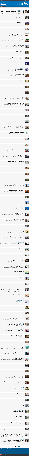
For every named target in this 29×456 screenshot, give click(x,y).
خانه (28, 7)
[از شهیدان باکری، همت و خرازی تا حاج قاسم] (27, 394)
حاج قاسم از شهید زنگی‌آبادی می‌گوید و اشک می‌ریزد (18, 173)
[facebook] (5, 454)
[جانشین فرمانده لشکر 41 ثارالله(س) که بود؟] (27, 388)
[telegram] (2, 454)
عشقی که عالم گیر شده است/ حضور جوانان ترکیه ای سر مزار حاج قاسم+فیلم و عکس (15, 422)
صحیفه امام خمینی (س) (18, 0)
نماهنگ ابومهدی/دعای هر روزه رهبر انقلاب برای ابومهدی (17, 271)
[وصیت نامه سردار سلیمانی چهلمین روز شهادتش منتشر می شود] (27, 347)
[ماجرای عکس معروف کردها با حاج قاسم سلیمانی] (27, 214)
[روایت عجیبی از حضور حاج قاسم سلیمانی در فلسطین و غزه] (27, 156)
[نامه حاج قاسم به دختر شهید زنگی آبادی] (27, 168)
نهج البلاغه (2, 448)
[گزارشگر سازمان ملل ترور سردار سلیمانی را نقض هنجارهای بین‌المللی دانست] (27, 185)
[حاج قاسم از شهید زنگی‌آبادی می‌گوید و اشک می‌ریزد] (27, 174)
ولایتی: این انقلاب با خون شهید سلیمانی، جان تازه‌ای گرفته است (17, 312)
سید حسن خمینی (4, 448)
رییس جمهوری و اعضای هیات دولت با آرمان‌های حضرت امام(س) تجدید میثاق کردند (14, 365)
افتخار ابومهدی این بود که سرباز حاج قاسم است (19, 370)
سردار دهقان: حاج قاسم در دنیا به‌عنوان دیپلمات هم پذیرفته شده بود (16, 190)
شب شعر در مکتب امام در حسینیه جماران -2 (19, 352)
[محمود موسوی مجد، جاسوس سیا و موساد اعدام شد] (27, 81)
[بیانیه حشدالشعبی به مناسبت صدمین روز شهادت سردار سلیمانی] (27, 133)
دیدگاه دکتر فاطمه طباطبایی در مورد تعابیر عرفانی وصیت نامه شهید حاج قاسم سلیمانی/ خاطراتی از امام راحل (12, 243)
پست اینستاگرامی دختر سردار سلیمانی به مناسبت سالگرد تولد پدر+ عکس (16, 149)
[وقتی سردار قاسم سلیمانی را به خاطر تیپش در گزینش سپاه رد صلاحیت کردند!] (27, 162)
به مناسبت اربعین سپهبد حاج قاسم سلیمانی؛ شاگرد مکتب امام (17, 254)
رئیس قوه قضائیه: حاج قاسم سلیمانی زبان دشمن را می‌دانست (17, 207)
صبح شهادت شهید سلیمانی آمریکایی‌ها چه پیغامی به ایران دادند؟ (17, 97)
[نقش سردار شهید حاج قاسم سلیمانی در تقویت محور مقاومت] (27, 376)
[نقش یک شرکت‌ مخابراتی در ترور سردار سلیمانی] (27, 69)
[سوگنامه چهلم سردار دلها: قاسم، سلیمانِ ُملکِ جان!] (27, 295)
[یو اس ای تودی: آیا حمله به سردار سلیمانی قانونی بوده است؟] (27, 34)
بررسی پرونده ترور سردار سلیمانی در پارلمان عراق (19, 45)
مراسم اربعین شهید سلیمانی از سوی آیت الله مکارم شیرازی (17, 335)
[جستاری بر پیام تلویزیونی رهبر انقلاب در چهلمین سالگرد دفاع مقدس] (27, 58)
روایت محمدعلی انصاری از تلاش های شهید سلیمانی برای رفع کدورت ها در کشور (15, 178)
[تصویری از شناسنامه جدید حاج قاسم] (27, 417)
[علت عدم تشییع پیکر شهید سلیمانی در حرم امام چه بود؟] (27, 52)
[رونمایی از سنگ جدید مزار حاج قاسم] (27, 226)
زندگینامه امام (23, 448)
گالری (7, 448)
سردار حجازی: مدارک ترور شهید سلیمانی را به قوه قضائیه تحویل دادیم (16, 91)
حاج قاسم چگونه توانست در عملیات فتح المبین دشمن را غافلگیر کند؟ (16, 249)
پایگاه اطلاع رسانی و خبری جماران (20, 454)
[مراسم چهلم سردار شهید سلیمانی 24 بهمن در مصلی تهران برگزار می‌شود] (27, 318)
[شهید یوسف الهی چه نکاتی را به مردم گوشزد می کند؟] (27, 429)
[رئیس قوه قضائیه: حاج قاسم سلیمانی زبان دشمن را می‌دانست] (27, 208)
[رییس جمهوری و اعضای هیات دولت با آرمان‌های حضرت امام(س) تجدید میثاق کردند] (27, 365)
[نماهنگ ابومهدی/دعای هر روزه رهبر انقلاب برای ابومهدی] (27, 272)
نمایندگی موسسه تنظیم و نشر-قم (9, 450)
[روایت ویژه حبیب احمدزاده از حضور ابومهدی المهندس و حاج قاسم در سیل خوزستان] (27, 237)
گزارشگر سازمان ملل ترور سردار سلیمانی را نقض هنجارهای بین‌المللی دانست (16, 184)
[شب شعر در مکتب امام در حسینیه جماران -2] (27, 353)
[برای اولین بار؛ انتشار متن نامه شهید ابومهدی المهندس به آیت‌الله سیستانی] (27, 127)
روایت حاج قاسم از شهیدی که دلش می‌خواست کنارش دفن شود (17, 411)
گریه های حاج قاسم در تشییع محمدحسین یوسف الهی (18, 405)
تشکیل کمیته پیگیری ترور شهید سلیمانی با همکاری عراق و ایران (17, 219)
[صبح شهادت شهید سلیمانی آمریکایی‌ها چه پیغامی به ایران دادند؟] (27, 98)
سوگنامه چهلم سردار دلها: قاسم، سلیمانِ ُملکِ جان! (18, 294)
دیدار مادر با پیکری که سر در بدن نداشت (19, 231)
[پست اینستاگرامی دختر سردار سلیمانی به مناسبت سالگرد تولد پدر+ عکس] (27, 150)
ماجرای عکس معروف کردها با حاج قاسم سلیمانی (19, 213)
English (1, 0)
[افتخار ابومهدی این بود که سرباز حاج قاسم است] (27, 371)
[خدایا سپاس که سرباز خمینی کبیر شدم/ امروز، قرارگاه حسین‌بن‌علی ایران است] (27, 266)
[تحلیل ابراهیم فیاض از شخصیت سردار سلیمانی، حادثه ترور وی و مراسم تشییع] (27, 440)
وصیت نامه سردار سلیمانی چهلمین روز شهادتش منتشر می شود (17, 347)
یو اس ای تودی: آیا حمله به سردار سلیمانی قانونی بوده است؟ (17, 34)
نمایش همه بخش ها (4, 6)
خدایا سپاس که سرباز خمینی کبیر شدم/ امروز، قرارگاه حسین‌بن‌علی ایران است (15, 266)
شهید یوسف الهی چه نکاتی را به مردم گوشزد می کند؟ (18, 428)
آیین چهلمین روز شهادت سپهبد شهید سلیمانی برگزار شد (18, 260)
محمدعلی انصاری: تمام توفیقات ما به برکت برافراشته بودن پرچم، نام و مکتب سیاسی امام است (13, 196)
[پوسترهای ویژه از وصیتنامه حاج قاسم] (27, 202)
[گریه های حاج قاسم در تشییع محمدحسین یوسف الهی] (27, 405)
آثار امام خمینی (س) (24, 0)
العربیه (3, 0)
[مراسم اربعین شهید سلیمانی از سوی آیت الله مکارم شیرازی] (27, 336)
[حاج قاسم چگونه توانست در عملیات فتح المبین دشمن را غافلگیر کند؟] (27, 249)
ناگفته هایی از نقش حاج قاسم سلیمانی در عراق (19, 74)
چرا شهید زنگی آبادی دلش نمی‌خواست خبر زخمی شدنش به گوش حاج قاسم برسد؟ (15, 307)
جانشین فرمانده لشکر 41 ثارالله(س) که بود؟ (19, 388)
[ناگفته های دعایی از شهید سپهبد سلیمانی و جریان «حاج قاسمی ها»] (27, 324)
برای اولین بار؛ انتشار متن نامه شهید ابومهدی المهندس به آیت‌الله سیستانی (16, 126)
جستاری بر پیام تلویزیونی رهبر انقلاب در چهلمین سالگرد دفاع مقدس (16, 57)
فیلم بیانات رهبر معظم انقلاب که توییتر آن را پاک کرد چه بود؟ (17, 62)
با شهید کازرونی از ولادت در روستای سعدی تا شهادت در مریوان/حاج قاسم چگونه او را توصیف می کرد (13, 138)
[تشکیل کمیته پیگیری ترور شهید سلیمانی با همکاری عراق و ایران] (27, 220)
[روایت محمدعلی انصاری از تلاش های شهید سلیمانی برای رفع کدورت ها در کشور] (27, 179)
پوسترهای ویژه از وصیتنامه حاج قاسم (20, 201)
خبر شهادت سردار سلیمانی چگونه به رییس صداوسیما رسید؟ (17, 22)
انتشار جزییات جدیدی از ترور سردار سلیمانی (19, 17)
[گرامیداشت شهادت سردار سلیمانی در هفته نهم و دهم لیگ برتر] (27, 40)
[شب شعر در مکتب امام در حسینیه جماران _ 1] (27, 359)
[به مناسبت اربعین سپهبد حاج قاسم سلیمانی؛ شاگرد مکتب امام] (27, 255)
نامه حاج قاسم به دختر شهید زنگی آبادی (19, 167)
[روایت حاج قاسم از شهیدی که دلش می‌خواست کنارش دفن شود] (27, 411)
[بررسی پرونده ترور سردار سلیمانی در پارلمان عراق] (27, 46)
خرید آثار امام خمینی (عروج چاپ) (15, 450)
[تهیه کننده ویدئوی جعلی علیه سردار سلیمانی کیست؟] (27, 400)
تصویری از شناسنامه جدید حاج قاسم (20, 416)
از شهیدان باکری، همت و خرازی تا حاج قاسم (19, 393)
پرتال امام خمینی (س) (24, 450)
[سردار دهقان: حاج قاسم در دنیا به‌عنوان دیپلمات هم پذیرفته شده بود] (27, 191)
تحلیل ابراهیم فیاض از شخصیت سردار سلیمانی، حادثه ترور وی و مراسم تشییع (15, 440)
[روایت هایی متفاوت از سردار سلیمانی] (27, 301)
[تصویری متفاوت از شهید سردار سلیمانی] (27, 121)
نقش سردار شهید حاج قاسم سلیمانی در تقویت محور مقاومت (17, 376)
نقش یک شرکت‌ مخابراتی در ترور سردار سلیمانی (19, 69)
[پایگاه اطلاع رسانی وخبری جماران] (21, 4)
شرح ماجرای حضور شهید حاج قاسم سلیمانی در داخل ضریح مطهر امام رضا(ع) (15, 86)
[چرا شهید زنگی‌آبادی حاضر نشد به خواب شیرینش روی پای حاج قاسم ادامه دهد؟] (27, 342)
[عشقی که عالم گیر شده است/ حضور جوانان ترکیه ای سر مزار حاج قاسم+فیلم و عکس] (27, 423)
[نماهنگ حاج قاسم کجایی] (27, 278)
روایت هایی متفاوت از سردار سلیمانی (20, 301)
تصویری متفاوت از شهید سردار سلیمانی (20, 120)
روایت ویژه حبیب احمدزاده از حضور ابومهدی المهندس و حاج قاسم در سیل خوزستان (15, 236)
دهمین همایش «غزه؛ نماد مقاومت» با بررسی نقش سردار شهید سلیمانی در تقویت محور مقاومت (13, 381)
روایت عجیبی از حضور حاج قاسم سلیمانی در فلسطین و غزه (18, 155)
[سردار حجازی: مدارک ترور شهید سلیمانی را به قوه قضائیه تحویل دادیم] (27, 92)
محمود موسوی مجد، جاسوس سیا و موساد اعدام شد (18, 80)
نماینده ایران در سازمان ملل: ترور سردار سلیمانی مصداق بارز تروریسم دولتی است (15, 103)
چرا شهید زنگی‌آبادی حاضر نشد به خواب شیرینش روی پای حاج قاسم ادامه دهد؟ (15, 341)
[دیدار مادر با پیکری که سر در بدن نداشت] (27, 231)
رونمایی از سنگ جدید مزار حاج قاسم (20, 225)
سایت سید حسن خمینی (20, 450)
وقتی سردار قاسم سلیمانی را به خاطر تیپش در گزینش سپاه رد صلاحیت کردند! (15, 161)
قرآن (28, 449)
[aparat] (1, 454)
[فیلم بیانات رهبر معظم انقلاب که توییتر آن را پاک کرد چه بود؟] (27, 63)
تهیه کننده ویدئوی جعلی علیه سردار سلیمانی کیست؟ (18, 399)
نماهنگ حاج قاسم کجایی (21, 277)
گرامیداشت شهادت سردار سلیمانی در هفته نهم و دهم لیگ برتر (17, 39)
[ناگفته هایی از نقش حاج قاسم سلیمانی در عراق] (27, 75)
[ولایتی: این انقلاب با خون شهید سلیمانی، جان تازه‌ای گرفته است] (27, 313)
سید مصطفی (13, 448)
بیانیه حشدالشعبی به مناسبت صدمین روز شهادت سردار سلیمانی (17, 132)
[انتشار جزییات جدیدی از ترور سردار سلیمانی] (27, 17)
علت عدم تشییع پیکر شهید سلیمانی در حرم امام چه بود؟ (18, 51)
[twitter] (4, 454)
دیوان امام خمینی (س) (19, 448)
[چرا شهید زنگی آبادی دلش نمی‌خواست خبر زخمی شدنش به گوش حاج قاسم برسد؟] (27, 307)
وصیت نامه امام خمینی (10, 448)
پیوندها (15, 0)
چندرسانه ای (27, 0)
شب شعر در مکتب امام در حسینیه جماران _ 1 (19, 358)
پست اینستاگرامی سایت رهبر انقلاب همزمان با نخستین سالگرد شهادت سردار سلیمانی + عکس (14, 28)
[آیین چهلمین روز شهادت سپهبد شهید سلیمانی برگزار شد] (27, 260)
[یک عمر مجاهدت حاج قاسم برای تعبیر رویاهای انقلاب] (27, 145)
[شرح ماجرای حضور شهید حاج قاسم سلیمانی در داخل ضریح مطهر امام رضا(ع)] (27, 87)
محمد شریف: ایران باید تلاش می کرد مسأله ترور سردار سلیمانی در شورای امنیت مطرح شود (14, 109)
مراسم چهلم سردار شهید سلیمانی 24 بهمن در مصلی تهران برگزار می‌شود (16, 318)
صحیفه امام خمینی (26, 448)
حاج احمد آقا (16, 448)
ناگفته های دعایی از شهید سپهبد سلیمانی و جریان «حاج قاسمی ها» (16, 324)
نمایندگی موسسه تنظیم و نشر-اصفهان (4, 450)
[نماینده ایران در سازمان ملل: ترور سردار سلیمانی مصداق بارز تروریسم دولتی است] (27, 104)
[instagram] (0, 454)
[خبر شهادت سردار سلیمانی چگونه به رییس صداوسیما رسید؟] (27, 23)
